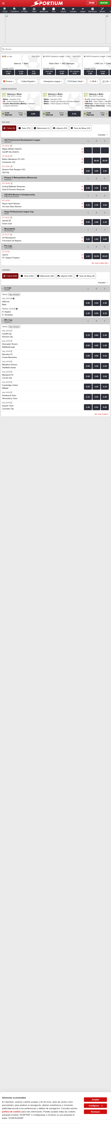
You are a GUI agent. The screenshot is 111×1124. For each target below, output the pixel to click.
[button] (5, 10)
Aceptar (95, 1099)
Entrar (91, 2)
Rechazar (95, 1112)
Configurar (94, 1106)
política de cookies (11, 1111)
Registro (104, 2)
